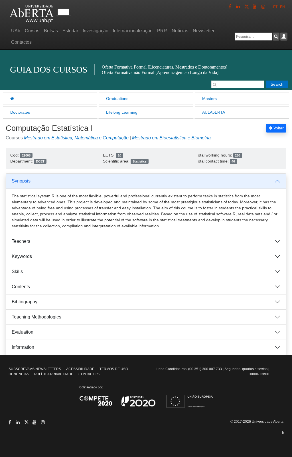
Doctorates (20, 112)
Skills (17, 271)
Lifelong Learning (121, 112)
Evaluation (22, 332)
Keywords (22, 256)
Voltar (278, 128)
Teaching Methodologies (36, 316)
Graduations (117, 98)
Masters (209, 98)
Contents (21, 286)
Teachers (21, 241)
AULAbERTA (213, 112)
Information (23, 347)
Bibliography (24, 301)
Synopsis (21, 181)
